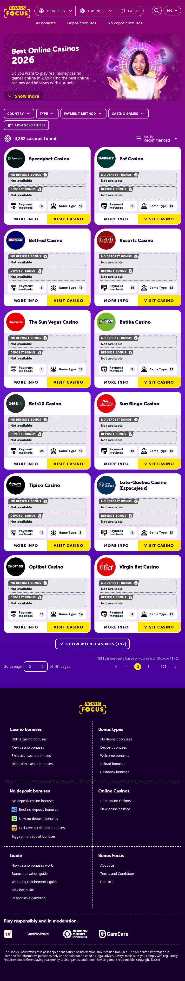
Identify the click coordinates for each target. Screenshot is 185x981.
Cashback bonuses (114, 772)
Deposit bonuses (81, 22)
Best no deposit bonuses (38, 809)
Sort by (148, 137)
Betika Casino (135, 322)
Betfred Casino (46, 240)
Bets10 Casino (45, 403)
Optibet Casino (46, 567)
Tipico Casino (44, 485)
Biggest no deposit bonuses (34, 836)
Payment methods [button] (30, 206)
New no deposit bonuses (38, 818)
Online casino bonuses (29, 739)
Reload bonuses (112, 763)
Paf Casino (131, 159)
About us (107, 865)
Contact (106, 881)
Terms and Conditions (117, 873)
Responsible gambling (29, 898)
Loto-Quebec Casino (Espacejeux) (143, 485)
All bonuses (46, 22)
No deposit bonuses (125, 22)
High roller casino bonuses (32, 763)
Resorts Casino (136, 240)
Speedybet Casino (49, 159)
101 (163, 666)
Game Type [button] (70, 206)
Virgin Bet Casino (139, 567)
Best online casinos (115, 800)
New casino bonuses (28, 747)
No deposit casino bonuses (33, 800)
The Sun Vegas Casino (53, 322)
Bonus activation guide (30, 873)
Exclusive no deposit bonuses (42, 827)
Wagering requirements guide (35, 881)
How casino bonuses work (32, 865)
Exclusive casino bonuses (31, 755)
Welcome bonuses (114, 755)
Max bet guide (23, 890)
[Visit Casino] (15, 158)
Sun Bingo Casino (139, 403)
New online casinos (115, 809)
